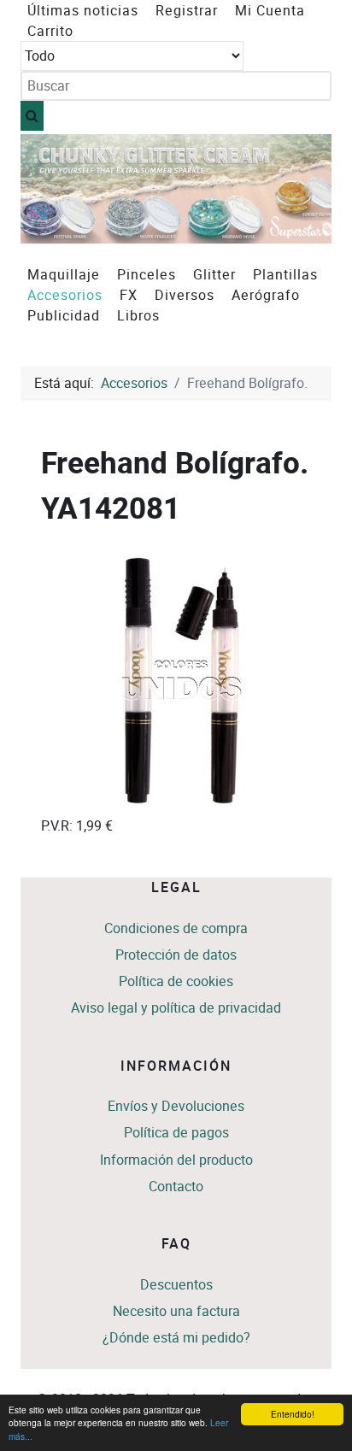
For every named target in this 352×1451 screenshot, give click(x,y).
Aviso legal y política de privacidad (176, 1008)
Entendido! (292, 1413)
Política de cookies (176, 981)
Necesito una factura (176, 1311)
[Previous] (52, 189)
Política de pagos (176, 1133)
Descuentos (176, 1285)
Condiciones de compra (176, 928)
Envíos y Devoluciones (176, 1106)
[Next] (299, 189)
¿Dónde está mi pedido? (176, 1338)
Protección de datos (176, 955)
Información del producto (176, 1160)
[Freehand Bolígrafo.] (181, 679)
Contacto (176, 1186)
